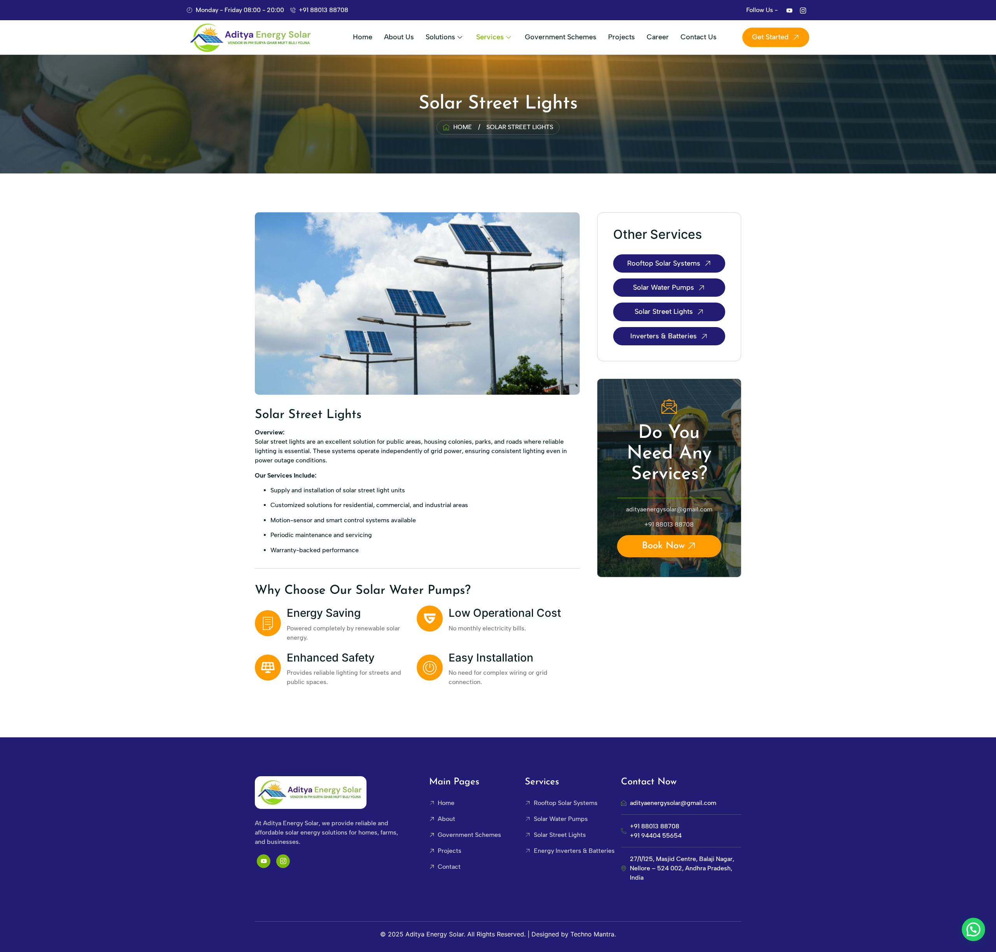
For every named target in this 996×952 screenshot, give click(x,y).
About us (399, 37)
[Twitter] (789, 10)
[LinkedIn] (803, 10)
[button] (973, 929)
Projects (621, 37)
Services (490, 37)
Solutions (440, 37)
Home (362, 37)
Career (658, 37)
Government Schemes (560, 37)
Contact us (698, 37)
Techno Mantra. (593, 934)
